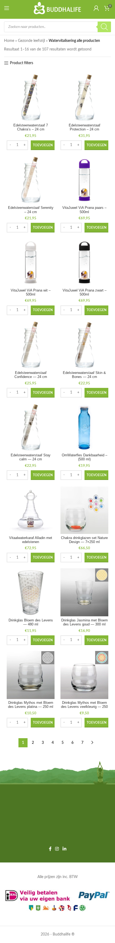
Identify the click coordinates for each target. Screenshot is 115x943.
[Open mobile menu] (7, 8)
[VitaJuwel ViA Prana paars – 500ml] (84, 180)
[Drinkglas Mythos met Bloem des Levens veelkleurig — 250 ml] (84, 675)
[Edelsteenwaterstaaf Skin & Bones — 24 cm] (84, 345)
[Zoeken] (104, 26)
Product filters (21, 63)
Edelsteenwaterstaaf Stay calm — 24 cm (31, 457)
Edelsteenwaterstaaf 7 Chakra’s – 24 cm (30, 127)
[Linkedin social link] (64, 849)
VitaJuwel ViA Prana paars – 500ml (84, 210)
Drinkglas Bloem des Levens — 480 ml (31, 622)
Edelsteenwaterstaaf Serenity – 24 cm (30, 210)
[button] (43, 145)
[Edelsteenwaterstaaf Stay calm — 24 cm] (31, 427)
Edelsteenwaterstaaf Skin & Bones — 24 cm (84, 375)
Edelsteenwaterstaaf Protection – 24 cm (84, 127)
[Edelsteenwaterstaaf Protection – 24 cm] (84, 98)
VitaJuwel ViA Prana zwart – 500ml (84, 292)
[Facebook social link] (50, 849)
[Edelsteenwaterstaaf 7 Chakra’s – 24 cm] (31, 98)
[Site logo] (58, 8)
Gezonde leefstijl (31, 41)
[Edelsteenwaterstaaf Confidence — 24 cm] (31, 345)
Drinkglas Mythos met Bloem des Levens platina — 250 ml (30, 705)
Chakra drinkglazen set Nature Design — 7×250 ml (84, 540)
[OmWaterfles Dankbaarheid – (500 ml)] (84, 427)
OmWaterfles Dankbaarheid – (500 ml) (84, 457)
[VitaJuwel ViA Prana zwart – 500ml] (84, 262)
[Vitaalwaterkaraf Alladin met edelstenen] (31, 510)
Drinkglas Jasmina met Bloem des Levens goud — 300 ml (84, 622)
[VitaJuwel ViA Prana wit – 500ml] (31, 262)
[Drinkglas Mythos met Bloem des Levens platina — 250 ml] (31, 675)
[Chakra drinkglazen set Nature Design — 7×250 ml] (84, 510)
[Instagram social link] (57, 849)
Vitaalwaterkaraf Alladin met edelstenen (30, 540)
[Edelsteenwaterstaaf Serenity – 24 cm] (31, 180)
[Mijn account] (96, 8)
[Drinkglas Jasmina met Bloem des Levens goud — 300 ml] (84, 592)
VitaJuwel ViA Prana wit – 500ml (31, 292)
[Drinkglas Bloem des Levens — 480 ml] (31, 592)
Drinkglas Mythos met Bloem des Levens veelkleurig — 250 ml (84, 707)
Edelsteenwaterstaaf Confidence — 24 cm (30, 375)
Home (9, 41)
